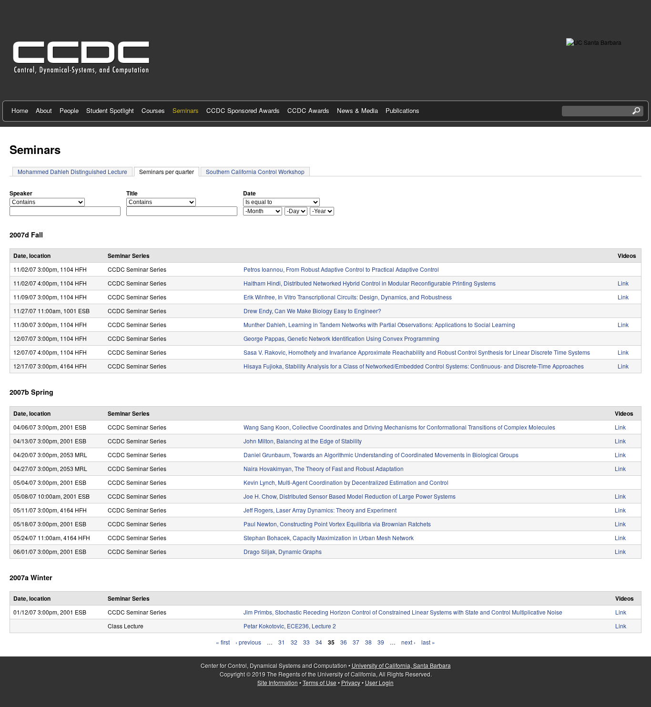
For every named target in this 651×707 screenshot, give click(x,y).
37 (356, 642)
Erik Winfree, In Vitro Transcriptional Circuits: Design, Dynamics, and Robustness (348, 297)
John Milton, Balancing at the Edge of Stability (303, 441)
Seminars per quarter (169, 171)
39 (380, 642)
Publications (402, 110)
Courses (153, 110)
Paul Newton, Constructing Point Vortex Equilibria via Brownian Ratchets (337, 524)
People (69, 110)
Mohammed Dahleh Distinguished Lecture (72, 171)
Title (132, 193)
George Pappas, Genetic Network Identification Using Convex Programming (341, 338)
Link (623, 283)
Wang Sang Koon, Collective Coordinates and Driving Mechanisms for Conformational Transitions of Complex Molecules (399, 427)
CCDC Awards (308, 110)
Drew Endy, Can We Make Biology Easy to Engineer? (312, 311)
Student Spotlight (110, 110)
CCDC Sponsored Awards (243, 110)
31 (281, 642)
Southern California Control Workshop (255, 171)
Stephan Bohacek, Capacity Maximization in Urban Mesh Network (329, 537)
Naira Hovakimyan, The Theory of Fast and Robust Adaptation (324, 468)
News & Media (357, 110)
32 (294, 642)
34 (318, 642)
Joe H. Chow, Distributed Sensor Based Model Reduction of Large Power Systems (350, 496)
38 (368, 642)
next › (408, 642)
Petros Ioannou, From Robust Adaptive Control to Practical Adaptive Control (341, 269)
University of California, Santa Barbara (401, 665)
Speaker (21, 193)
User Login (379, 682)
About (44, 110)
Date (249, 193)
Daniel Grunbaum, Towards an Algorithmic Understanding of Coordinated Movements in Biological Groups (381, 455)
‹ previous (248, 642)
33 (306, 642)
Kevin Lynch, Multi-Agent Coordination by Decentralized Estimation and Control (346, 482)
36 (343, 642)
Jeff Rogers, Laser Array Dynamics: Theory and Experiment (320, 510)
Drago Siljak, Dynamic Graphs (283, 551)
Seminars (186, 110)
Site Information (277, 682)
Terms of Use (319, 682)
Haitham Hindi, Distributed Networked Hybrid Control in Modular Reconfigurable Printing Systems (370, 283)
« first (223, 642)
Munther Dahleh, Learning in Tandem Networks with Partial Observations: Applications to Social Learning (379, 324)
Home (19, 110)
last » (428, 642)
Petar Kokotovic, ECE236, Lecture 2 (290, 626)
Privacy (350, 682)
